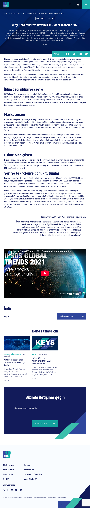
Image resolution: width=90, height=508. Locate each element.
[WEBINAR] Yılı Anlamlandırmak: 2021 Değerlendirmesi (41, 361)
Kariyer (27, 465)
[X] (4, 490)
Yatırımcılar (29, 469)
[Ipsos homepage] (6, 4)
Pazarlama (50, 18)
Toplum (34, 354)
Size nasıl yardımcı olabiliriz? (26, 408)
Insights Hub (15, 13)
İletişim (6, 478)
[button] (70, 4)
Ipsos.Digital (29, 479)
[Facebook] (7, 490)
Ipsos (6, 13)
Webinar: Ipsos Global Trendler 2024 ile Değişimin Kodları (16, 362)
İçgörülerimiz (8, 469)
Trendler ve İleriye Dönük (12, 354)
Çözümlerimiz (8, 465)
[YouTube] (12, 490)
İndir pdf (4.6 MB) (67, 316)
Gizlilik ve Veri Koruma (39, 497)
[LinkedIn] (16, 490)
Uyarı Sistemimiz (61, 497)
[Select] (78, 4)
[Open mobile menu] (86, 4)
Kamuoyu (39, 18)
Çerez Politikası (51, 497)
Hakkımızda (8, 474)
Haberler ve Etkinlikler (33, 474)
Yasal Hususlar (28, 497)
